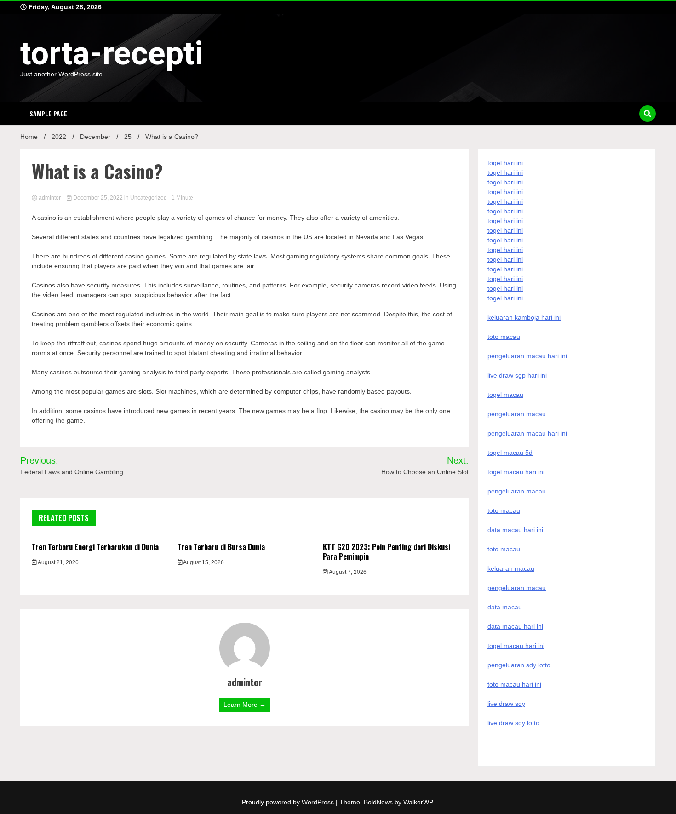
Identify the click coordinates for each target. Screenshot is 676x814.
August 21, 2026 (58, 562)
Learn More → (244, 704)
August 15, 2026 (203, 562)
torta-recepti (111, 53)
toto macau (503, 549)
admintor (49, 198)
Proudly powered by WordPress (289, 802)
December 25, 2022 (98, 198)
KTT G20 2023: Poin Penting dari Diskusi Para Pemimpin (386, 551)
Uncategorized (148, 198)
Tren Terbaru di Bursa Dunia (221, 546)
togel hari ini (505, 288)
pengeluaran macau (516, 587)
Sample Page (48, 113)
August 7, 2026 (347, 572)
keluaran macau (510, 568)
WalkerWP (417, 802)
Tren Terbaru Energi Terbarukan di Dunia (95, 546)
